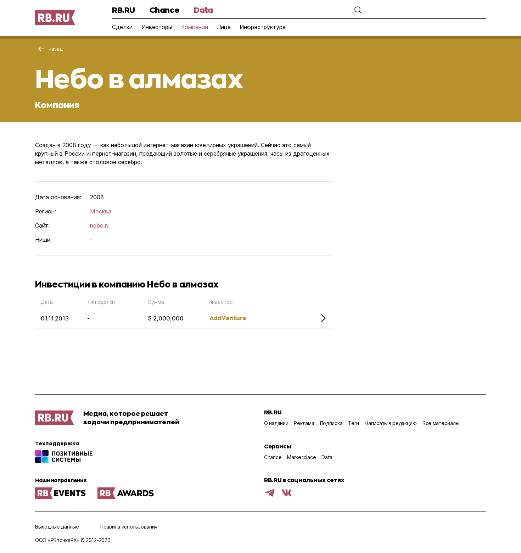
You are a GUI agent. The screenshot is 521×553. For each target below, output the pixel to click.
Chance (164, 10)
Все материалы (440, 423)
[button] (358, 10)
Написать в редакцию (391, 423)
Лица (224, 26)
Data (203, 10)
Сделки (122, 26)
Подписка (331, 423)
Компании (194, 26)
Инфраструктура (263, 26)
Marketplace (301, 457)
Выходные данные (57, 527)
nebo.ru (100, 225)
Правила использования (128, 527)
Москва (100, 211)
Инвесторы (156, 26)
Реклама (304, 423)
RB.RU (123, 10)
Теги (353, 423)
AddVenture (227, 318)
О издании (276, 423)
